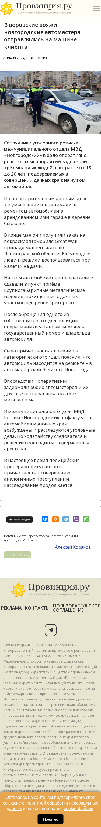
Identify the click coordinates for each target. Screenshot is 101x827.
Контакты (37, 608)
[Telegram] (65, 519)
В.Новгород (17, 555)
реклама (11, 608)
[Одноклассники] (55, 519)
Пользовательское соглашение (76, 608)
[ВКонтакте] (45, 519)
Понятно (50, 819)
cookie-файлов (78, 808)
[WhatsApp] (86, 519)
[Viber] (76, 519)
